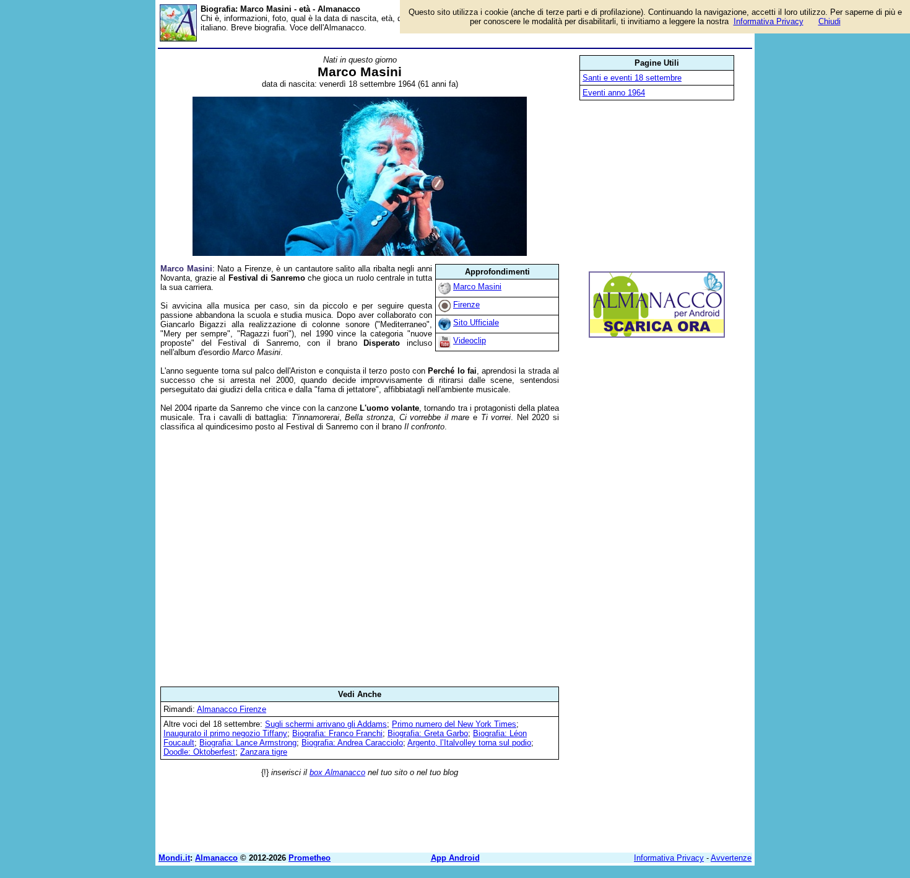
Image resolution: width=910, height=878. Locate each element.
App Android (455, 858)
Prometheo (309, 858)
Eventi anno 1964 (614, 92)
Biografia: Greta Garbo (428, 733)
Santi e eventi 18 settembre (632, 77)
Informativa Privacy (669, 858)
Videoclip (469, 340)
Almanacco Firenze (231, 709)
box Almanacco (337, 772)
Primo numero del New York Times (454, 724)
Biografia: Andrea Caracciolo (352, 742)
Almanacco (216, 858)
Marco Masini (477, 286)
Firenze (466, 304)
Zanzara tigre (263, 752)
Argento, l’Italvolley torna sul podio (469, 742)
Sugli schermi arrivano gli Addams (326, 724)
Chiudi (829, 21)
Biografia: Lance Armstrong (248, 742)
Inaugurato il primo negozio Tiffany (225, 733)
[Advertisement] (359, 558)
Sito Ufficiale (476, 322)
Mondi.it (174, 858)
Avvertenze (731, 858)
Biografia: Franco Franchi (337, 733)
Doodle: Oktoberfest (199, 752)
